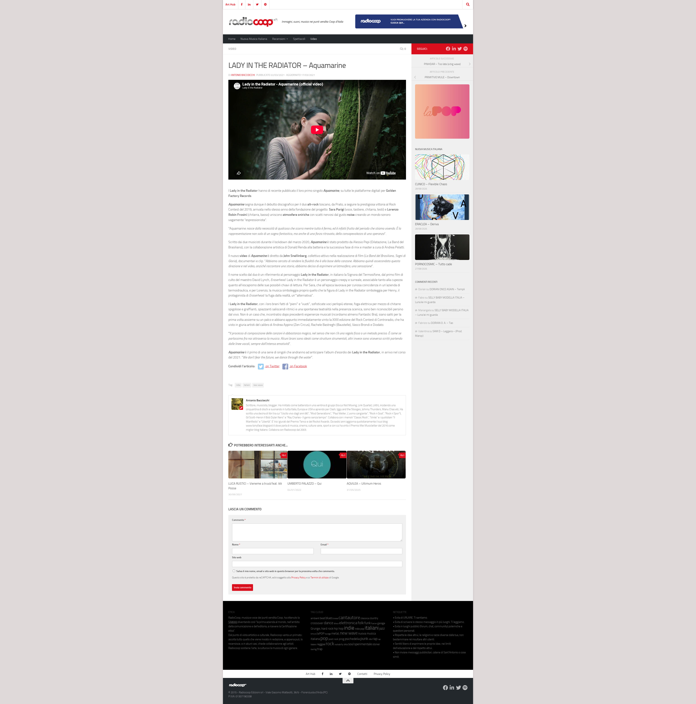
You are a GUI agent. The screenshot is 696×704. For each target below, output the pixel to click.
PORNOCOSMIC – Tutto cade (433, 264)
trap (319, 649)
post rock (333, 639)
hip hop (338, 628)
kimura (313, 634)
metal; (335, 633)
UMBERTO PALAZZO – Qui (304, 483)
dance (328, 623)
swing (314, 649)
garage (381, 623)
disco (336, 623)
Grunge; (316, 628)
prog (341, 639)
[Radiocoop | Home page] (253, 21)
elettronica (348, 622)
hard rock (327, 628)
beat (322, 618)
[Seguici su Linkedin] (454, 49)
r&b (370, 639)
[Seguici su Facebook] (448, 49)
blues (329, 618)
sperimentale (363, 644)
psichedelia (352, 639)
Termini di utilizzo (319, 577)
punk (364, 638)
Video (313, 39)
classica (365, 618)
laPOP (320, 633)
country (374, 618)
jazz (382, 629)
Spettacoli (299, 39)
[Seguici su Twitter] (459, 49)
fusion (374, 623)
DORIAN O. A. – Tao (442, 323)
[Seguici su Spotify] (465, 49)
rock (330, 643)
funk (367, 623)
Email (324, 544)
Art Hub (230, 4)
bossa (335, 618)
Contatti (362, 674)
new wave (258, 385)
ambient (315, 618)
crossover (317, 623)
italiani (247, 385)
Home (231, 39)
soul (351, 644)
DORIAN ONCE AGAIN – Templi (447, 289)
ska (346, 644)
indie (238, 385)
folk (361, 623)
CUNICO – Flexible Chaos (431, 184)
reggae (321, 644)
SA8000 (232, 622)
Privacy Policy (298, 577)
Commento (239, 520)
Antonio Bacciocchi (243, 75)
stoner (376, 644)
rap (374, 639)
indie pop (359, 628)
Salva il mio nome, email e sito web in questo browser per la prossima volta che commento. (285, 571)
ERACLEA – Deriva (427, 224)
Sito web (236, 557)
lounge (328, 633)
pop (324, 638)
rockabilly (339, 644)
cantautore (349, 617)
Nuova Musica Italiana (254, 39)
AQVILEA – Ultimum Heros (364, 483)
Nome (236, 544)
